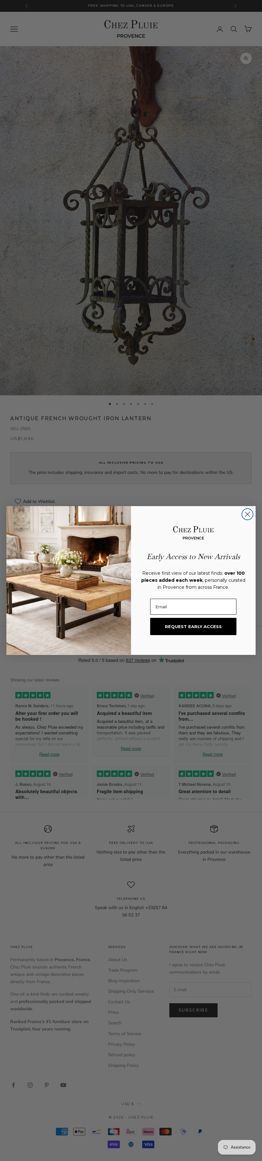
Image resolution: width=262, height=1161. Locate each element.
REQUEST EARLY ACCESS (193, 626)
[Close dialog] (247, 514)
